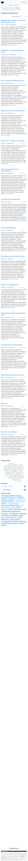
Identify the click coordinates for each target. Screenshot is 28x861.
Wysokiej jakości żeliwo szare (10, 199)
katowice (4, 514)
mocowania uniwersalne (10, 506)
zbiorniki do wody (19, 502)
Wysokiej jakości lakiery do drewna (12, 375)
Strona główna (4, 8)
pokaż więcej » (14, 45)
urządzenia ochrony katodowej (14, 521)
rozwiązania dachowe (18, 513)
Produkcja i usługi (7, 9)
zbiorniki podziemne (11, 511)
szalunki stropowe (8, 498)
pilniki (24, 509)
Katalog (12, 8)
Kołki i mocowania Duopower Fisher (12, 80)
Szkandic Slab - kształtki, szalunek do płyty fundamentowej (13, 21)
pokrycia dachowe (7, 502)
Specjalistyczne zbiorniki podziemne (13, 110)
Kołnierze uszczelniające (9, 432)
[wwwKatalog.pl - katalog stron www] (2, 2)
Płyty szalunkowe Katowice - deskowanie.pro (10, 170)
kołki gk (11, 500)
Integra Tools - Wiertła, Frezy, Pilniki (12, 141)
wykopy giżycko (15, 519)
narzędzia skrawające (13, 503)
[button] (22, 2)
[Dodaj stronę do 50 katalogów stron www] (14, 5)
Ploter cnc (4, 403)
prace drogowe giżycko (9, 517)
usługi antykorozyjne (9, 523)
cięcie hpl (12, 507)
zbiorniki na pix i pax (20, 500)
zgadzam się (23, 854)
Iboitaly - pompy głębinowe (10, 284)
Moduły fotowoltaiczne (8, 228)
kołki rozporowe (15, 509)
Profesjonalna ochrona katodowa (11, 345)
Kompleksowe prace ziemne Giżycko (13, 256)
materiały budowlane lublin (13, 516)
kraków (4, 504)
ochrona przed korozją (11, 496)
